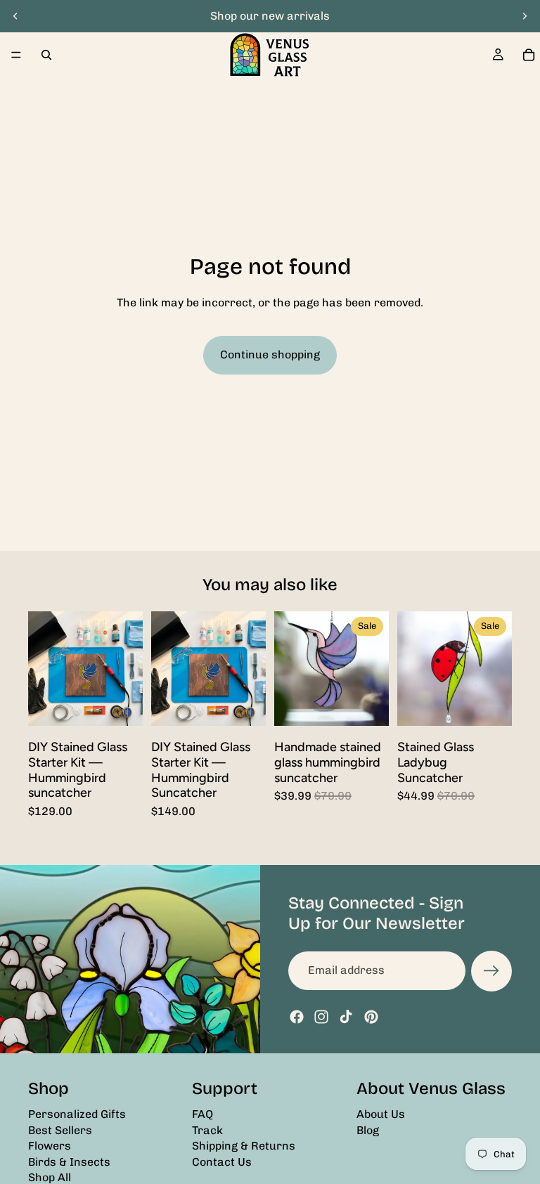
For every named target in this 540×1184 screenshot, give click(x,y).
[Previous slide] (15, 16)
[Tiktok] (346, 1016)
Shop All (49, 1176)
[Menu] (16, 55)
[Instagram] (321, 1016)
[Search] (46, 54)
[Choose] (367, 704)
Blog (367, 1129)
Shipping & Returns (243, 1145)
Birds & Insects (69, 1161)
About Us (380, 1114)
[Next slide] (524, 16)
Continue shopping (270, 354)
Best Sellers (60, 1129)
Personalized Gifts (77, 1114)
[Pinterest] (371, 1016)
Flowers (49, 1145)
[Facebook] (296, 1016)
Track (207, 1129)
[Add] (121, 704)
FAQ (202, 1114)
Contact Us (222, 1161)
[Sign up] (491, 971)
